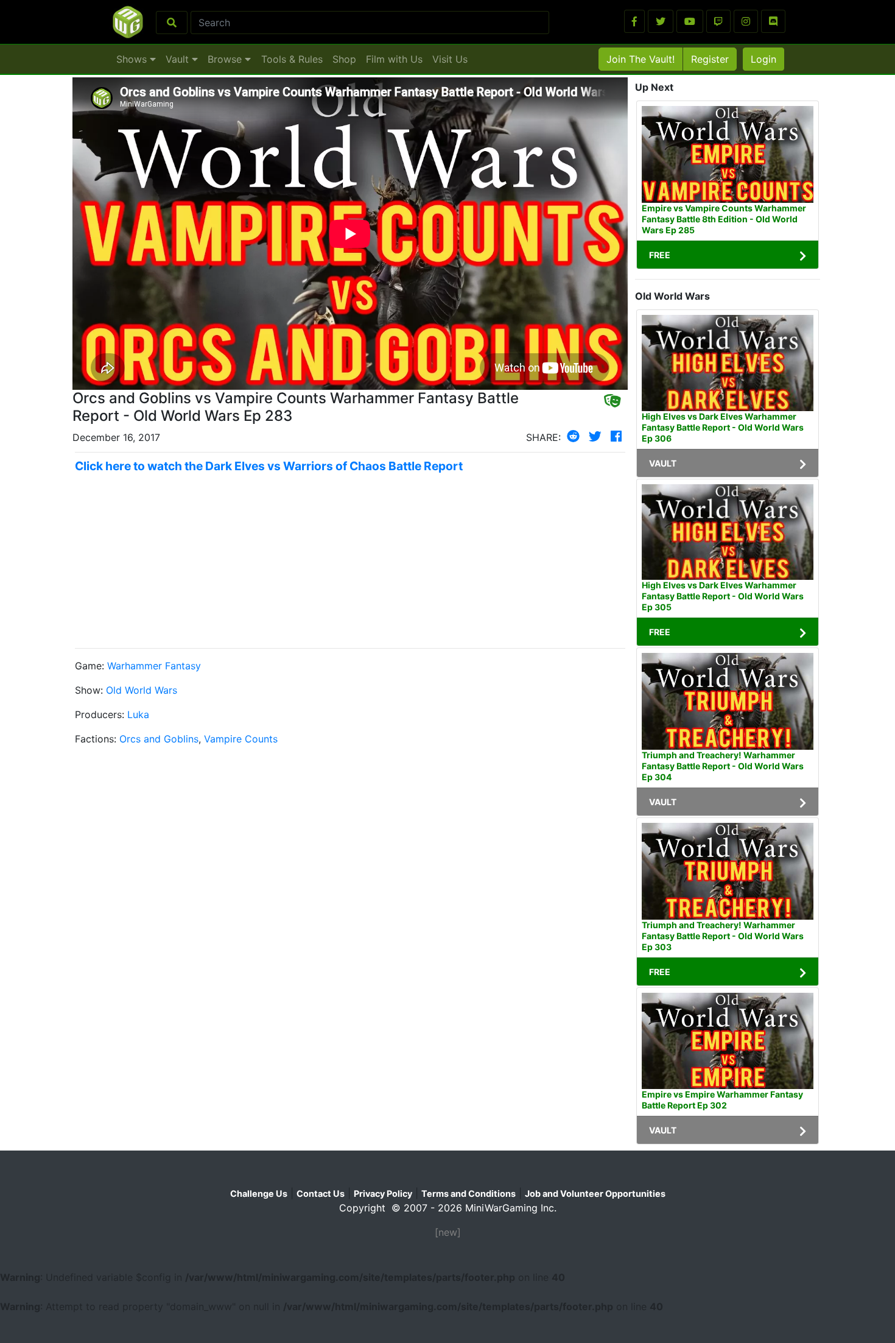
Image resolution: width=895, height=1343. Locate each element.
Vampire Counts (241, 739)
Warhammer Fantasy (154, 666)
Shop (344, 59)
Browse (226, 59)
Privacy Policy (383, 1193)
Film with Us (394, 59)
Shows (133, 59)
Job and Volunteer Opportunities (595, 1193)
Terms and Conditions (468, 1193)
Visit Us (450, 59)
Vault (179, 59)
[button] (634, 21)
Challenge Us (258, 1193)
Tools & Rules (292, 59)
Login (763, 59)
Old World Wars (141, 690)
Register (710, 59)
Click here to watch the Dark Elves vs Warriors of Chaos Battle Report (269, 466)
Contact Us (321, 1193)
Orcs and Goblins (158, 739)
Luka (138, 714)
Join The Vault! (640, 59)
